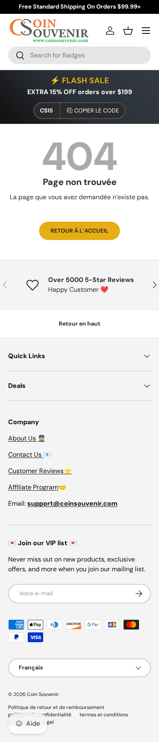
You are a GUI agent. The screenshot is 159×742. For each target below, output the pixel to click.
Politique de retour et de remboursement (56, 707)
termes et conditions (104, 714)
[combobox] (79, 55)
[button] (128, 31)
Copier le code (96, 110)
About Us (23, 438)
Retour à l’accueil (79, 230)
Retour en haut (79, 323)
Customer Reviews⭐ (40, 471)
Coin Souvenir (43, 694)
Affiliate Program (33, 487)
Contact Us (25, 454)
